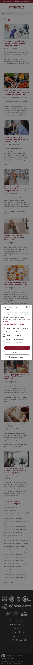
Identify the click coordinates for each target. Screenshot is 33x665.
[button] (16, 324)
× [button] (29, 307)
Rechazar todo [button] (17, 352)
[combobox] (27, 307)
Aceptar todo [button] (17, 348)
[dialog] (16, 332)
